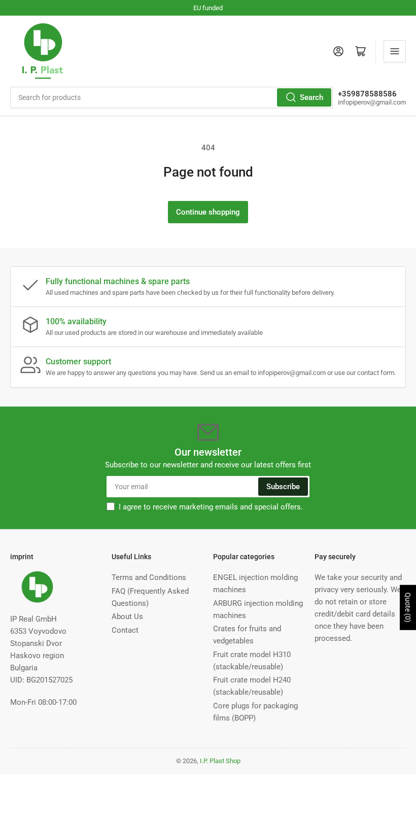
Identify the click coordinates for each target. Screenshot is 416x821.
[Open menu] (395, 51)
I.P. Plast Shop (220, 761)
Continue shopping (208, 212)
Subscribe (283, 486)
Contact (125, 630)
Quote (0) (408, 608)
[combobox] (171, 97)
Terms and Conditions (149, 577)
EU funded (208, 8)
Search (311, 97)
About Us (127, 616)
